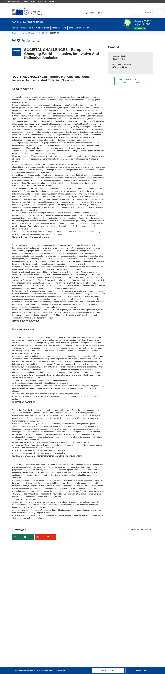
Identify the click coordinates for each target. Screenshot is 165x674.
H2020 (41, 33)
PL (39, 40)
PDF (47, 537)
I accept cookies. (108, 670)
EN (19, 40)
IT (33, 40)
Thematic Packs (26, 28)
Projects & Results (42, 28)
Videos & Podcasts (59, 28)
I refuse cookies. (141, 670)
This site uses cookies (24, 670)
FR (29, 40)
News (70, 28)
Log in (91, 13)
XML (25, 537)
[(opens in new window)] (30, 11)
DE (14, 40)
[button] (100, 12)
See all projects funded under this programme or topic (130, 80)
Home (15, 28)
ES (24, 40)
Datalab (78, 28)
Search (86, 28)
